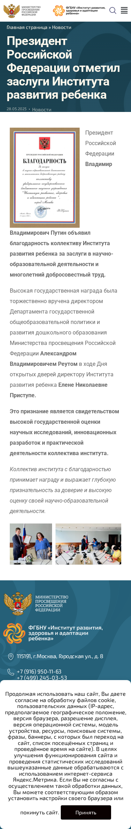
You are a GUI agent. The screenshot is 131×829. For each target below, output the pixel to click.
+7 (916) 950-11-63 (39, 671)
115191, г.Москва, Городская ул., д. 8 (60, 656)
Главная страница (27, 27)
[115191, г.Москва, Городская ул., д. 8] (11, 657)
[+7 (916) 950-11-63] (11, 672)
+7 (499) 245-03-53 (42, 677)
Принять (85, 812)
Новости (61, 27)
